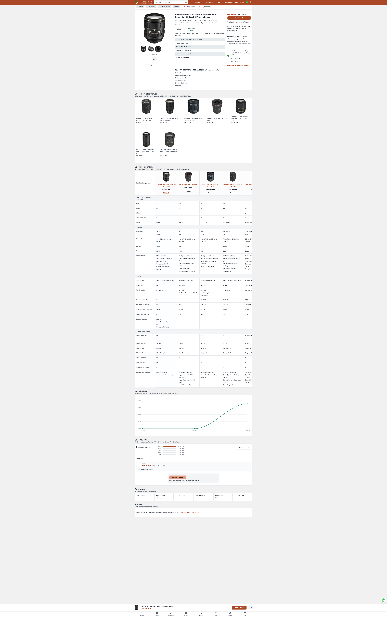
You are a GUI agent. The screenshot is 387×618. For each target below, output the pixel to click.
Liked (215, 615)
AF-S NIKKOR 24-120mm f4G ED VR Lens (166, 185)
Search (186, 615)
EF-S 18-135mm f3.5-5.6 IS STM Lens (232, 185)
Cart (219, 2)
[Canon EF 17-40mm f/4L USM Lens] (188, 177)
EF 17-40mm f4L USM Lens (188, 184)
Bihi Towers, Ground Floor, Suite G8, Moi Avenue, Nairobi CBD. (240, 53)
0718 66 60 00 (235, 61)
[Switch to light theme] (250, 2)
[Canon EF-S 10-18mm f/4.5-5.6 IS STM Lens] (210, 177)
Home (142, 615)
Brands (157, 615)
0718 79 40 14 (235, 58)
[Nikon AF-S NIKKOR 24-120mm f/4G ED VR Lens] (166, 177)
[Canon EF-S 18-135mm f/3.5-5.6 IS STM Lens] (233, 177)
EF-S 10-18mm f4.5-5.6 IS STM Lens (210, 185)
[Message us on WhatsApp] (247, 2)
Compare (188, 191)
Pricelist (201, 615)
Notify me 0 (239, 18)
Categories (171, 615)
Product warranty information (238, 65)
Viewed (230, 615)
